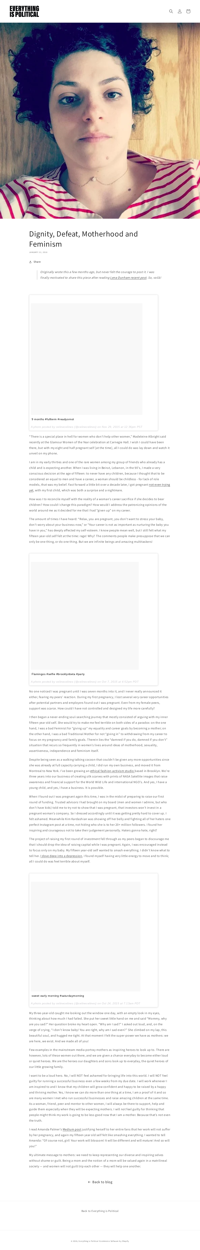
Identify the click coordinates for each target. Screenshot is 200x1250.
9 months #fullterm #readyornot (53, 419)
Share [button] (37, 261)
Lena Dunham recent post (128, 278)
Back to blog (102, 1182)
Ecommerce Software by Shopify (114, 1241)
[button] (171, 11)
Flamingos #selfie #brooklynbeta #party (58, 674)
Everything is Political (89, 1241)
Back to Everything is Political (100, 1211)
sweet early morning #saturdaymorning (58, 995)
